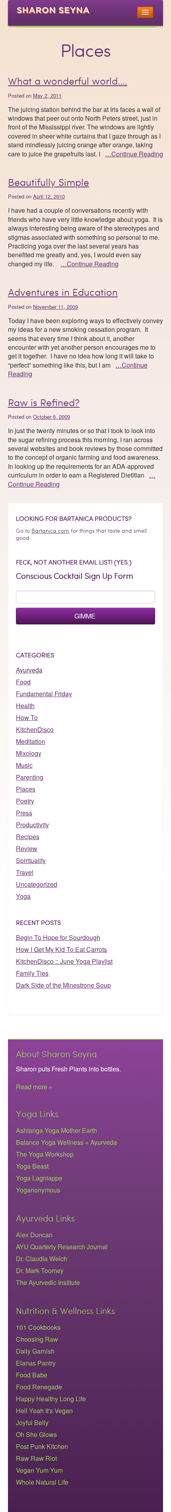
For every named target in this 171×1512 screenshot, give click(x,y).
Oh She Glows (36, 1434)
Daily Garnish (35, 1351)
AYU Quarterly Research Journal (62, 1246)
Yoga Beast (32, 1166)
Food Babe (31, 1374)
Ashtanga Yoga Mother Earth (56, 1130)
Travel (24, 872)
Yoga (23, 896)
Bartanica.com (50, 531)
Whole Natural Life (42, 1482)
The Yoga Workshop (45, 1154)
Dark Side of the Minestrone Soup (63, 985)
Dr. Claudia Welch (41, 1258)
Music (24, 765)
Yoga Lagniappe (39, 1178)
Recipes (27, 836)
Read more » (34, 1086)
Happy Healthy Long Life (51, 1398)
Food (23, 681)
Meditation (30, 741)
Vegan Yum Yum (39, 1470)
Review (26, 848)
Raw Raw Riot (36, 1458)
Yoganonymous (38, 1189)
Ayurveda (29, 669)
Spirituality (31, 860)
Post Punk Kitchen (42, 1446)
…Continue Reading (134, 153)
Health (25, 705)
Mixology (28, 753)
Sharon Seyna (57, 15)
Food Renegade (39, 1386)
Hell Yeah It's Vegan (44, 1410)
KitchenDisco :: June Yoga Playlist (64, 961)
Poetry (25, 800)
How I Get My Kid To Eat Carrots (61, 949)
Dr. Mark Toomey (40, 1270)
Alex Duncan (34, 1234)
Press (24, 812)
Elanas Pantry (36, 1363)
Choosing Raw (37, 1339)
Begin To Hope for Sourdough (58, 937)
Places (25, 789)
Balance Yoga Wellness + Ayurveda (66, 1142)
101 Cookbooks (38, 1327)
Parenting (29, 777)
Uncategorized (36, 884)
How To (27, 717)
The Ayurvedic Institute (48, 1282)
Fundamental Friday (44, 693)
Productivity (32, 824)
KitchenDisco (35, 729)
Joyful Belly (32, 1422)
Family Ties (32, 973)
